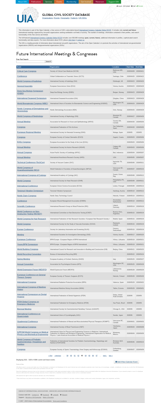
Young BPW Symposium (27, 244)
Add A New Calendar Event (127, 362)
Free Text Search (22, 59)
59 (67, 356)
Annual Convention (25, 264)
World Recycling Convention (29, 254)
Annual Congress (24, 152)
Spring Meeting (23, 259)
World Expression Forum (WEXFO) (32, 270)
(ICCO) (95, 30)
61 (75, 356)
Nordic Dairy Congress (26, 196)
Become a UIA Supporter (33, 397)
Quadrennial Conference (27, 322)
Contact (127, 6)
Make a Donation (48, 397)
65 (89, 356)
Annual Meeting (23, 122)
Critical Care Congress (26, 71)
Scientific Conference (26, 206)
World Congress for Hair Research (31, 219)
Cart (133, 6)
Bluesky (64, 395)
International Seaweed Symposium (31, 98)
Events (59, 1)
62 (78, 356)
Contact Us (35, 395)
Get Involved (86, 1)
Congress (21, 127)
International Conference (27, 186)
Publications (36, 1)
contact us (80, 40)
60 (71, 356)
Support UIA (114, 1)
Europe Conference (25, 229)
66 (93, 356)
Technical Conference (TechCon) (31, 162)
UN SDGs (83, 18)
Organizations (47, 18)
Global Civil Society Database (66, 15)
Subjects (74, 18)
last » (111, 356)
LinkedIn (55, 395)
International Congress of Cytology (31, 175)
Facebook (46, 395)
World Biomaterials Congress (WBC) (32, 103)
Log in (120, 6)
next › (105, 356)
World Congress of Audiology (29, 81)
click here (71, 40)
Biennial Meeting (24, 309)
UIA (25, 13)
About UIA (22, 1)
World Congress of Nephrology (30, 116)
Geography (65, 18)
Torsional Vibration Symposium (30, 191)
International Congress (26, 282)
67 (96, 356)
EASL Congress (24, 142)
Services (48, 1)
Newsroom (100, 1)
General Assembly (25, 86)
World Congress (24, 181)
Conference (22, 76)
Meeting (20, 235)
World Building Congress (27, 249)
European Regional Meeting (29, 132)
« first (50, 356)
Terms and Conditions (60, 401)
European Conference (26, 239)
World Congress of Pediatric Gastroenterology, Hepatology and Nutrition (31, 341)
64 (86, 356)
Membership (71, 1)
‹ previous (57, 356)
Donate (140, 6)
